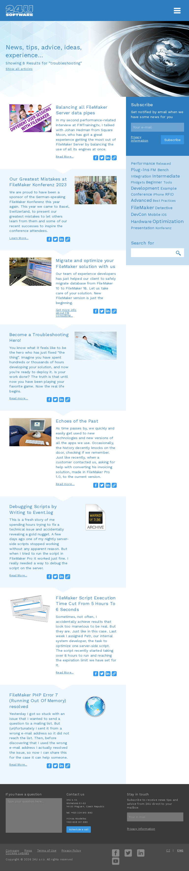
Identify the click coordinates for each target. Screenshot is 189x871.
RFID (169, 194)
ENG (180, 850)
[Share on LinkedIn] (108, 157)
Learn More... (18, 238)
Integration (141, 176)
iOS (164, 215)
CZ (168, 850)
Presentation (143, 228)
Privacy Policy (71, 850)
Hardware (141, 221)
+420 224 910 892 (82, 812)
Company (12, 850)
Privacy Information (139, 138)
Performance (143, 163)
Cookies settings (17, 853)
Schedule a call (79, 829)
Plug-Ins (140, 169)
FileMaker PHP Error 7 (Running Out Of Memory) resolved (37, 700)
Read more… (18, 398)
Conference (141, 194)
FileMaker (142, 207)
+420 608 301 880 (77, 822)
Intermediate (166, 176)
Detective (164, 208)
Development (145, 188)
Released (163, 163)
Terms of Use (46, 850)
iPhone (158, 194)
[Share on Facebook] (95, 157)
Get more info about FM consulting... (66, 312)
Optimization (168, 221)
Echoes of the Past (77, 421)
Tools (167, 182)
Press (28, 850)
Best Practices (164, 201)
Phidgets (138, 182)
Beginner (154, 182)
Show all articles (19, 69)
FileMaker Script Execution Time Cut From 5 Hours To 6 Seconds (86, 603)
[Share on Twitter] (101, 157)
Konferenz (164, 228)
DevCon (139, 214)
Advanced (141, 200)
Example (168, 188)
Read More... (65, 156)
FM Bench (159, 170)
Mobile (154, 214)
